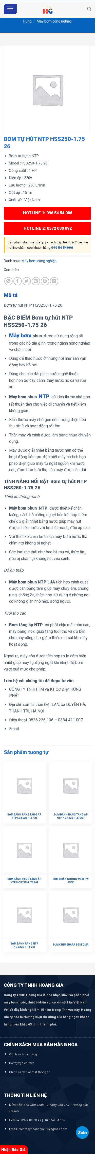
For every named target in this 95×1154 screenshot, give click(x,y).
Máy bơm (20, 335)
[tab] (47, 295)
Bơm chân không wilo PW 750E (70, 881)
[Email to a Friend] (36, 281)
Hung (27, 21)
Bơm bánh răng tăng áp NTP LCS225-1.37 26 (24, 816)
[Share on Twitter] (27, 281)
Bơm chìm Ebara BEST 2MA (70, 944)
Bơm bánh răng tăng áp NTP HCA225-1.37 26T (71, 816)
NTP (44, 396)
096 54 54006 (62, 247)
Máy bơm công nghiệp (54, 21)
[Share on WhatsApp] (8, 281)
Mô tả (10, 295)
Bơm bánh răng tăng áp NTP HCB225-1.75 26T (24, 881)
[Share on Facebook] (17, 281)
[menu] (10, 9)
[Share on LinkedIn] (54, 281)
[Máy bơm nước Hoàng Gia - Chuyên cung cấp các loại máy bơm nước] (48, 9)
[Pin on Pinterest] (45, 281)
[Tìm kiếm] (89, 9)
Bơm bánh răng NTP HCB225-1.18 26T (24, 945)
